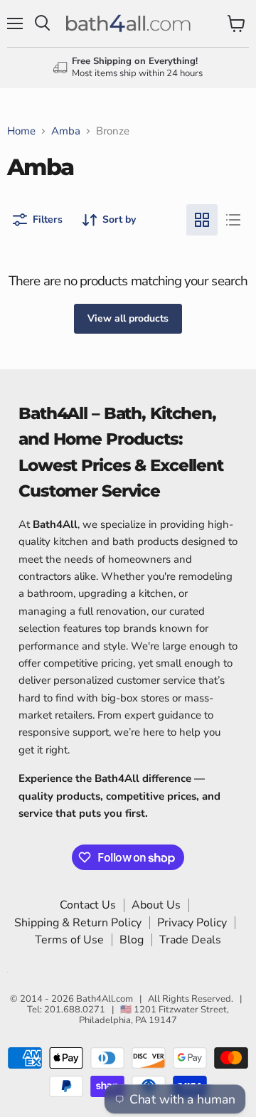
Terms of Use (69, 940)
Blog (131, 940)
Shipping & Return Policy (78, 923)
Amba (65, 131)
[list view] (233, 219)
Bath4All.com (104, 998)
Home (21, 131)
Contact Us (88, 905)
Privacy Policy (192, 923)
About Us (156, 905)
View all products (128, 318)
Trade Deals (190, 940)
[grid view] (202, 219)
